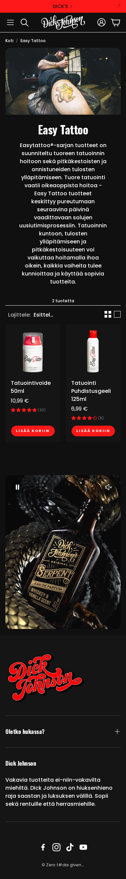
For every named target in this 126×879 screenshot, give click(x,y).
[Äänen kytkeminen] (108, 487)
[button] (10, 22)
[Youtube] (83, 847)
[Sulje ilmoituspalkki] (119, 5)
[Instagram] (56, 847)
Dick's (60, 6)
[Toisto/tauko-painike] (17, 487)
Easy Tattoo (33, 40)
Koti (9, 40)
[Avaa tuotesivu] (33, 352)
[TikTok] (70, 847)
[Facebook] (43, 847)
